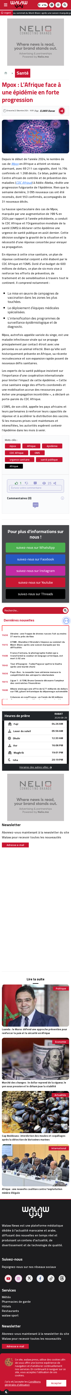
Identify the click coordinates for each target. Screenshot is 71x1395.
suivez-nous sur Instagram (35, 571)
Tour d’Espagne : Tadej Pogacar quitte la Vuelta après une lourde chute (36, 665)
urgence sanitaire (20, 459)
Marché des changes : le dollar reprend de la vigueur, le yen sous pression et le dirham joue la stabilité (34, 1084)
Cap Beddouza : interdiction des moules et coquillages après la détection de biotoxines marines (33, 1137)
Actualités (60, 1095)
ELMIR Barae (47, 110)
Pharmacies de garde (16, 1301)
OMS (37, 452)
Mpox (15, 164)
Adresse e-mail (15, 845)
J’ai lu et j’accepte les (23, 1383)
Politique (61, 988)
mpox (13, 446)
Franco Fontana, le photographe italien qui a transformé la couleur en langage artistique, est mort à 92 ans (36, 655)
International (58, 1148)
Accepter (56, 1383)
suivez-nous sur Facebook (35, 559)
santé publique (49, 459)
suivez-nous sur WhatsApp (35, 547)
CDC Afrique (24, 182)
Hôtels (6, 1306)
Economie (60, 1042)
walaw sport (10, 1315)
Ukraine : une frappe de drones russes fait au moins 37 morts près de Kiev (38, 634)
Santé (23, 73)
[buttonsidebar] (5, 5)
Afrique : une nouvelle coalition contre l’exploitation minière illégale (32, 1191)
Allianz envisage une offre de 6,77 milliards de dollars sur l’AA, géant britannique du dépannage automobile (39, 690)
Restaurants (10, 1311)
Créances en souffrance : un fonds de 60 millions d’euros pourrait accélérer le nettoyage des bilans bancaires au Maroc (37, 700)
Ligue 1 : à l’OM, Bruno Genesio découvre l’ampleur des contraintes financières (37, 681)
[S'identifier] (58, 5)
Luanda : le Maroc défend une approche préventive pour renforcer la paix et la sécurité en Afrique (34, 1031)
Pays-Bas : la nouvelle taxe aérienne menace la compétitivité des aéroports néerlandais (35, 673)
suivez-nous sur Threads (35, 594)
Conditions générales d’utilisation (23, 1383)
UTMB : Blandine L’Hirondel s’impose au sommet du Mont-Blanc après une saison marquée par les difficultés (37, 645)
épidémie (52, 446)
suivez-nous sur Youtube (35, 582)
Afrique (31, 446)
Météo (6, 1297)
